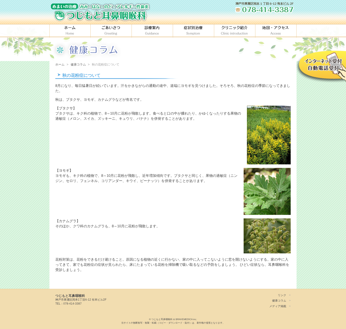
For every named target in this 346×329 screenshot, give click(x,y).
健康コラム (279, 300)
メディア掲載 (277, 306)
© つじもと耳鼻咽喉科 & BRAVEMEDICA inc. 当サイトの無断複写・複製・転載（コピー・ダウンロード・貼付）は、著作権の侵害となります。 (173, 321)
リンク (282, 295)
